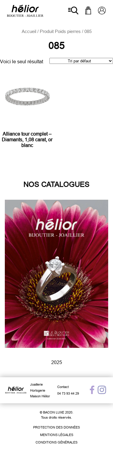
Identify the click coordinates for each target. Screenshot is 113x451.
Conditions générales (56, 442)
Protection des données (56, 427)
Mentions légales (56, 435)
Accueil (29, 31)
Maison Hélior (40, 396)
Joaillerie (36, 384)
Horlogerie (37, 390)
